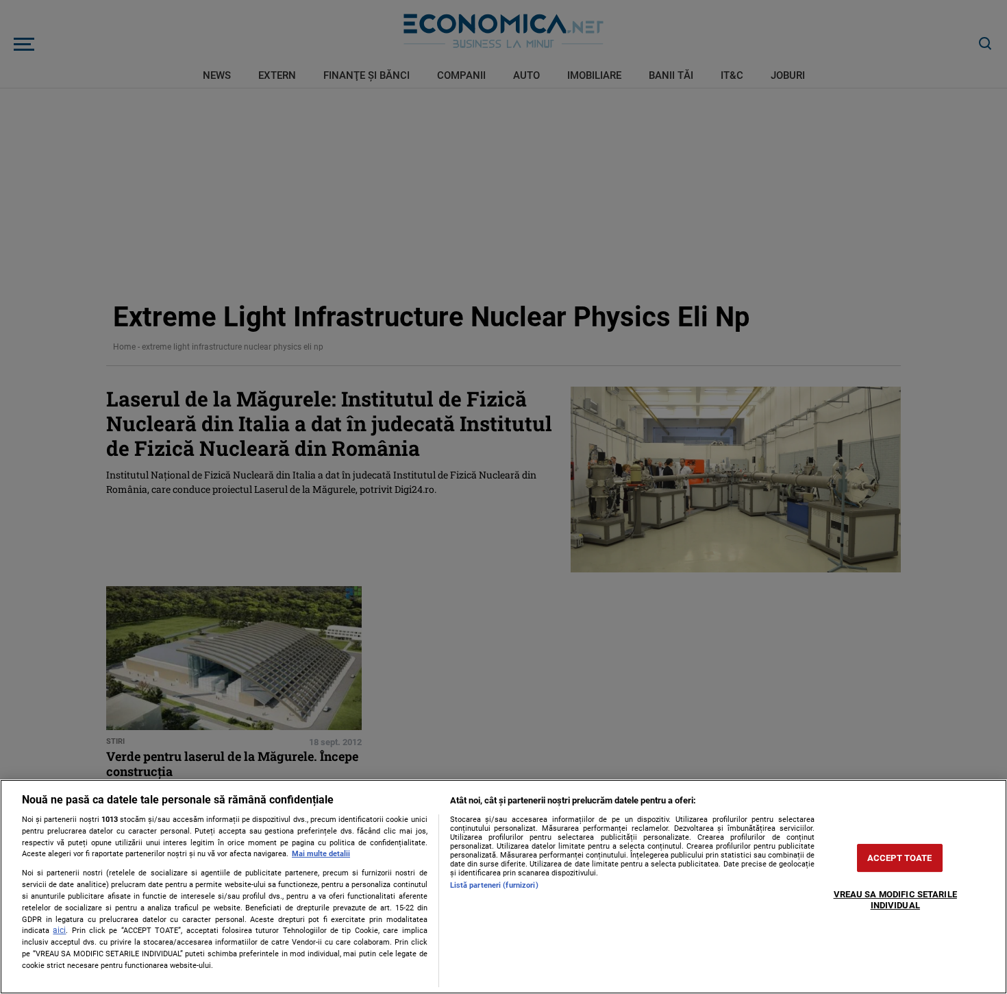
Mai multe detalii (321, 853)
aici (59, 930)
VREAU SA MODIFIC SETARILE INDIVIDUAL (895, 899)
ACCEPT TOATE (899, 858)
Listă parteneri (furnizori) (494, 885)
